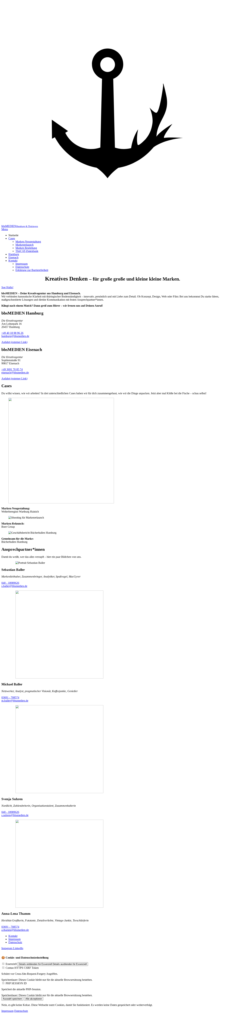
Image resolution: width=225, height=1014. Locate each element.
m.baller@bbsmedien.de (14, 700)
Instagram (7, 948)
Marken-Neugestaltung (28, 241)
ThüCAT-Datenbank (26, 251)
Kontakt (12, 260)
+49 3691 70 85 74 (12, 369)
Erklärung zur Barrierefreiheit (31, 270)
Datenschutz (22, 266)
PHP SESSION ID (16, 983)
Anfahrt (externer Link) (14, 342)
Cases (11, 238)
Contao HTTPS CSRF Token (22, 967)
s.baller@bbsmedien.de (14, 586)
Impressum (21, 263)
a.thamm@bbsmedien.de (15, 929)
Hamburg (13, 254)
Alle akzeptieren (33, 998)
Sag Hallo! (7, 287)
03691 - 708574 (10, 697)
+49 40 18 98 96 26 (12, 332)
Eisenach (13, 257)
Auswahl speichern (12, 998)
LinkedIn (18, 948)
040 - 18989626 (10, 582)
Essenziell (11, 963)
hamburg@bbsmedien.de (15, 336)
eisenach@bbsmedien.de (15, 372)
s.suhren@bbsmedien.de (14, 815)
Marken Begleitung (26, 247)
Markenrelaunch (24, 244)
